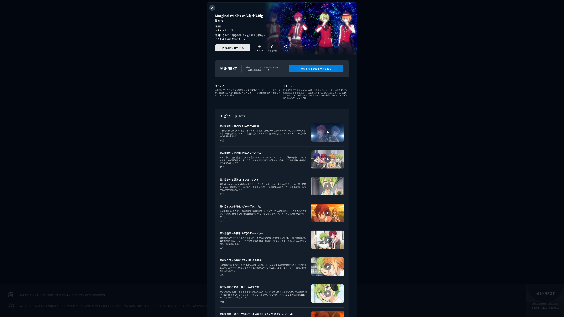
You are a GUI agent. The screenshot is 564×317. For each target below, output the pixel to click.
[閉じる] (212, 8)
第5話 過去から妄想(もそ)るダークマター (241, 233)
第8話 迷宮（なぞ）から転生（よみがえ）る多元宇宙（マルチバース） (257, 314)
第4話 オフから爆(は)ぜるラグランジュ (240, 206)
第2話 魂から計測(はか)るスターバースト (241, 152)
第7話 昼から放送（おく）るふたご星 (239, 287)
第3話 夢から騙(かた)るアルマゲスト (239, 179)
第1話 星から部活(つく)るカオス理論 (239, 126)
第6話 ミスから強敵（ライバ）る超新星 (241, 260)
